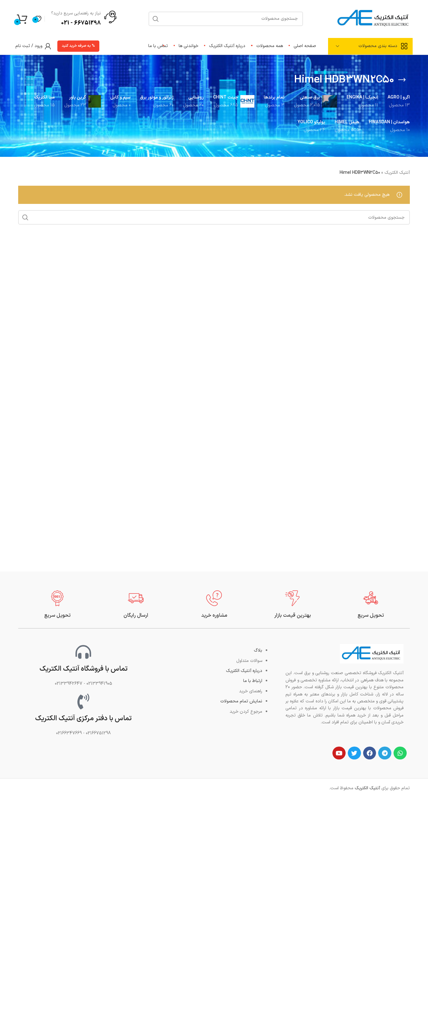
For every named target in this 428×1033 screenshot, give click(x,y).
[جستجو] (25, 217)
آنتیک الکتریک (397, 172)
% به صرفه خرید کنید (78, 46)
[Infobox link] (371, 604)
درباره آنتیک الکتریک (244, 671)
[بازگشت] (402, 80)
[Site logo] (374, 18)
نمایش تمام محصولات (241, 701)
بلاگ (258, 650)
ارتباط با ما (252, 681)
